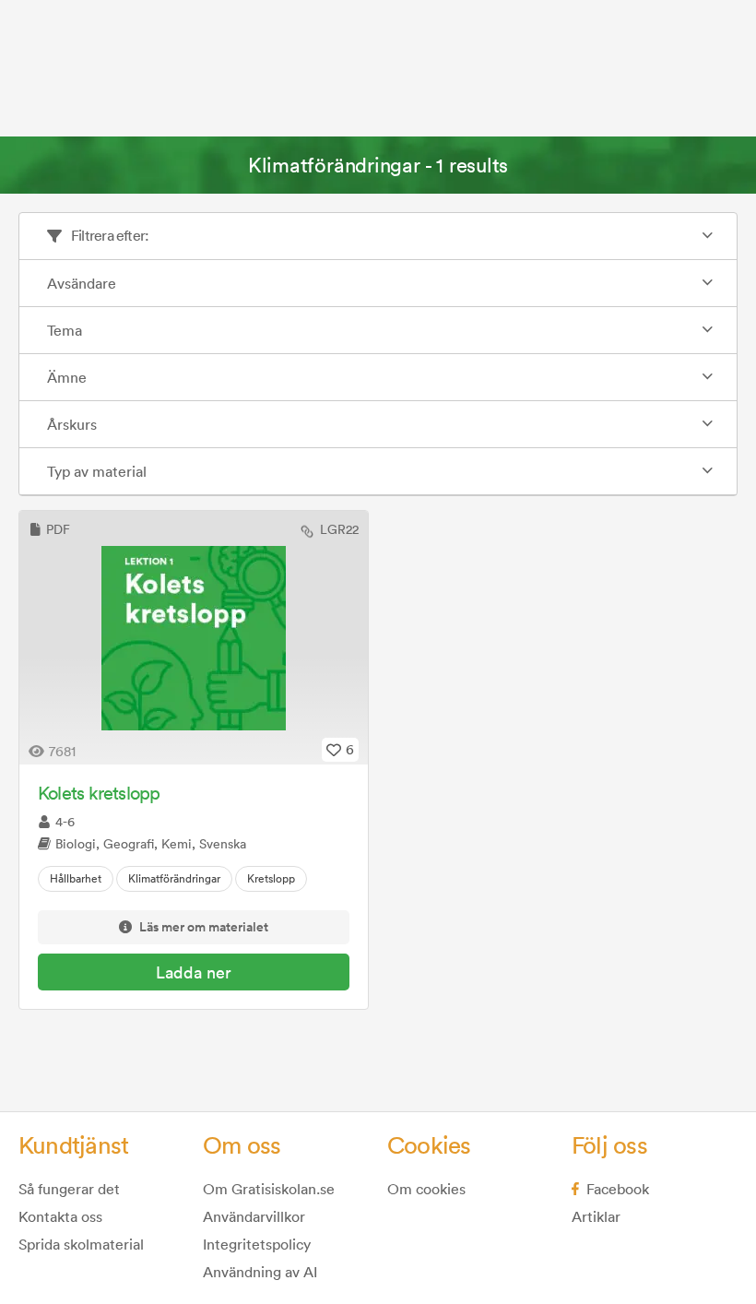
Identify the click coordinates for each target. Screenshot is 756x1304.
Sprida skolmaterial (81, 1244)
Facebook (617, 1189)
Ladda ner (193, 972)
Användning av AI (260, 1272)
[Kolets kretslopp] (193, 638)
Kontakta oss (60, 1216)
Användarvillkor (254, 1216)
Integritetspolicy (257, 1244)
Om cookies (426, 1189)
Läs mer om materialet (203, 927)
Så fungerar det (69, 1189)
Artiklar (596, 1216)
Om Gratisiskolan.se (269, 1189)
